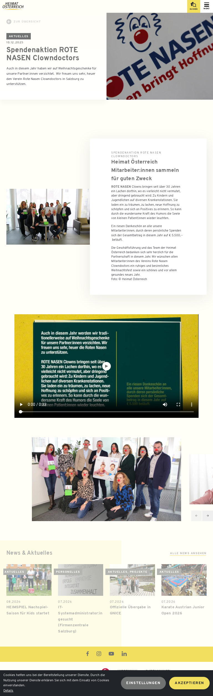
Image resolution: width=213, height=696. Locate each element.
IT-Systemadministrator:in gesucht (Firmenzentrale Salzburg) (80, 619)
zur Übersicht (27, 21)
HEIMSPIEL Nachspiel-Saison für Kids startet (27, 610)
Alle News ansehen (188, 553)
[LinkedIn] (124, 654)
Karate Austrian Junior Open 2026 (182, 610)
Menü (206, 9)
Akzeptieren (189, 683)
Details (8, 690)
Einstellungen (143, 683)
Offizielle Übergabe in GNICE (130, 610)
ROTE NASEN (121, 187)
